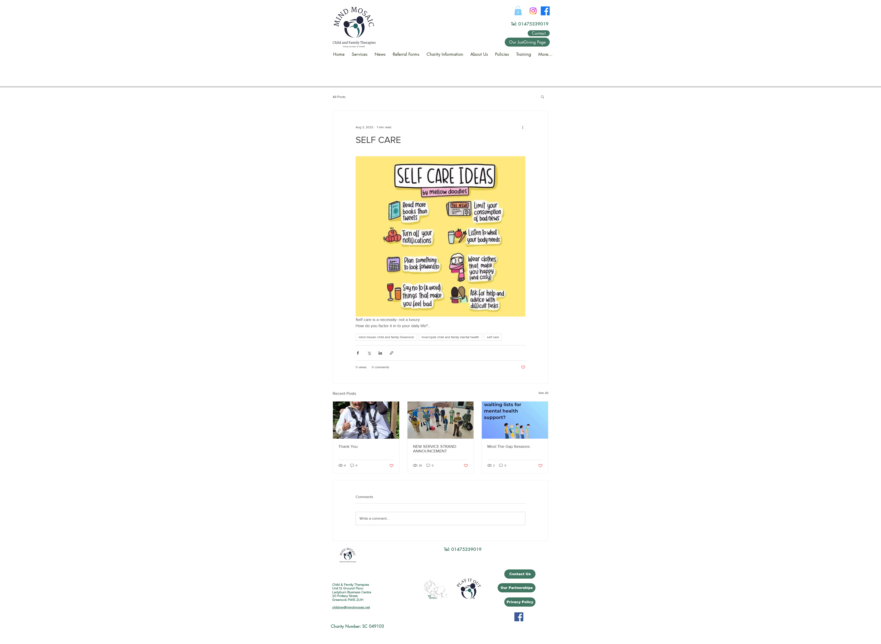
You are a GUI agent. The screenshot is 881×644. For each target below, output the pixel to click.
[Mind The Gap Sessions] (515, 420)
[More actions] (522, 127)
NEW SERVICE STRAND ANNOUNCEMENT (434, 448)
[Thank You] (366, 420)
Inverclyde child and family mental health (450, 337)
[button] (518, 10)
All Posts (339, 97)
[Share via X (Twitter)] (369, 353)
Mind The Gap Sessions (508, 446)
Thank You (348, 446)
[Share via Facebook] (358, 353)
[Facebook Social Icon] (518, 616)
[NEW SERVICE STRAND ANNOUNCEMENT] (440, 420)
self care (493, 337)
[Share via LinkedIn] (380, 353)
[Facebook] (545, 10)
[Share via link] (391, 353)
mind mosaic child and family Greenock (386, 337)
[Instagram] (533, 10)
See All (543, 393)
